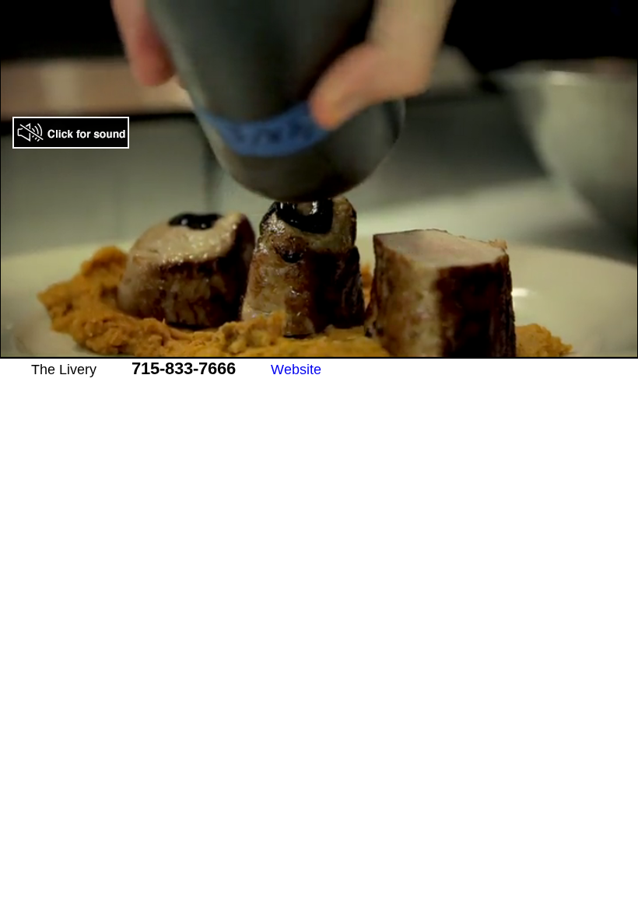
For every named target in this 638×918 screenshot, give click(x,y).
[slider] (302, 347)
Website (296, 369)
